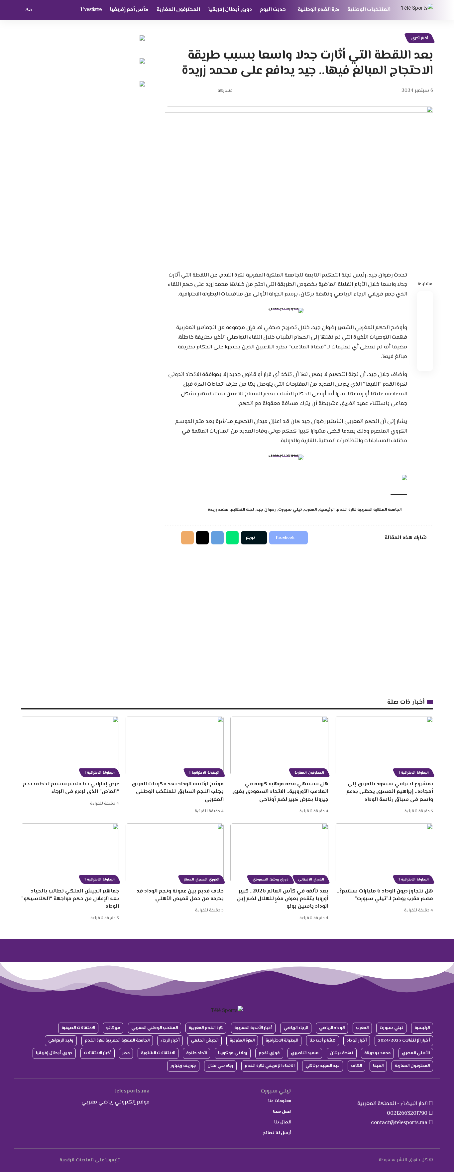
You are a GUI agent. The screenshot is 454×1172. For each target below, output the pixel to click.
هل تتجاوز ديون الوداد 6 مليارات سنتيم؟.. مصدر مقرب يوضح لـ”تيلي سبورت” (385, 895)
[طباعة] (179, 91)
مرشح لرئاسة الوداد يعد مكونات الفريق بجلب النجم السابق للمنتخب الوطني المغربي (177, 792)
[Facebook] (55, 1160)
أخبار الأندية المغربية (253, 1028)
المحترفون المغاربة (309, 773)
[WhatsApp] (25, 1160)
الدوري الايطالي (311, 879)
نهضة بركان (341, 1053)
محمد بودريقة (377, 1053)
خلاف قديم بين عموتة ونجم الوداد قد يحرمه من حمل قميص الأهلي (180, 895)
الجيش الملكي (204, 1040)
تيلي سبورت (290, 509)
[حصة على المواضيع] (202, 537)
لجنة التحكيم (242, 509)
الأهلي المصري (416, 1053)
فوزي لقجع (269, 1053)
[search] (40, 10)
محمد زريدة (218, 509)
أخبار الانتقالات (97, 1053)
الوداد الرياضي (332, 1028)
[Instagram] (33, 1160)
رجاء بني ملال (220, 1066)
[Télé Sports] (417, 10)
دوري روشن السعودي (270, 879)
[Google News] (40, 1160)
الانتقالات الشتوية (158, 1053)
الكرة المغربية (242, 1040)
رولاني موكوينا (232, 1053)
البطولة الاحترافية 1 (413, 773)
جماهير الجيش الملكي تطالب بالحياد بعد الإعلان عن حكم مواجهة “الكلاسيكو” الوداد (70, 899)
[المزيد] (169, 91)
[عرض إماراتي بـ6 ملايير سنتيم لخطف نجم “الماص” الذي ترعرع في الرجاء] (70, 745)
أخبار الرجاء (170, 1040)
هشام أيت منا (322, 1040)
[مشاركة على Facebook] (210, 91)
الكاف (356, 1066)
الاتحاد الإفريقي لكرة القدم (269, 1066)
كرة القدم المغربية (206, 1028)
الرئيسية (326, 509)
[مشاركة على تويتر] (200, 91)
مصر (126, 1053)
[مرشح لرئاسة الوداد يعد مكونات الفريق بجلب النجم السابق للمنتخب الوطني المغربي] (175, 745)
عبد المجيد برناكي (322, 1066)
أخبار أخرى (419, 38)
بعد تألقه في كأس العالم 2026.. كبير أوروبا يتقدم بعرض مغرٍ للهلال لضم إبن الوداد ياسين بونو (282, 899)
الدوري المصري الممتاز (201, 879)
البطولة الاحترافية (282, 1040)
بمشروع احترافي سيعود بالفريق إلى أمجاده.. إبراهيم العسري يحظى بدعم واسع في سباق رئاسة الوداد (389, 792)
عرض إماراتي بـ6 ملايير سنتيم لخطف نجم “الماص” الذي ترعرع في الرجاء (71, 788)
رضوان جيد (266, 509)
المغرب (310, 509)
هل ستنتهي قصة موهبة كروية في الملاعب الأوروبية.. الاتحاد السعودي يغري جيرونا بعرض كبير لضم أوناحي (280, 792)
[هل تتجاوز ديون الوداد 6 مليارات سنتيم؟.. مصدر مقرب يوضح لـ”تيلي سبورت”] (384, 852)
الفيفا (378, 1066)
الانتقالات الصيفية (78, 1028)
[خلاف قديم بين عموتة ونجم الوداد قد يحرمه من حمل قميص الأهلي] (175, 852)
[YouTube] (48, 1160)
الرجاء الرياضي (296, 1028)
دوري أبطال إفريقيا (54, 1053)
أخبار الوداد (357, 1040)
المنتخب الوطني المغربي (154, 1028)
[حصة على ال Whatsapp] (232, 537)
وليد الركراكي (60, 1040)
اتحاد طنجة (196, 1053)
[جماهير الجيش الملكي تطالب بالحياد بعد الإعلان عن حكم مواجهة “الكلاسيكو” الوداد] (70, 852)
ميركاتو (113, 1028)
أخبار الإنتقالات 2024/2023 (404, 1040)
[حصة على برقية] (217, 537)
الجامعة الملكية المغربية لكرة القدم (369, 509)
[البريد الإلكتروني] (190, 91)
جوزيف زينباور (183, 1066)
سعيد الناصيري (305, 1053)
